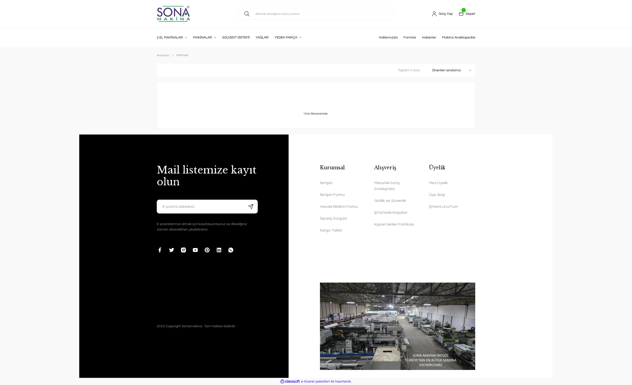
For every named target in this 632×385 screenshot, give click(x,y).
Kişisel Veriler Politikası (394, 224)
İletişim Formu (332, 195)
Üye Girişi (437, 195)
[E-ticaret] (315, 381)
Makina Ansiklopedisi (458, 37)
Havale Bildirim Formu (339, 207)
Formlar (410, 37)
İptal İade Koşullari (390, 212)
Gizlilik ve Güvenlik (390, 201)
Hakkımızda (388, 37)
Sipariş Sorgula (333, 218)
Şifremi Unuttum (443, 207)
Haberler (429, 37)
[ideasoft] (290, 381)
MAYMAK (182, 55)
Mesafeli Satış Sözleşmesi (387, 186)
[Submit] (251, 206)
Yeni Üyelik (438, 183)
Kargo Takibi (331, 230)
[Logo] (173, 14)
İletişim (326, 183)
